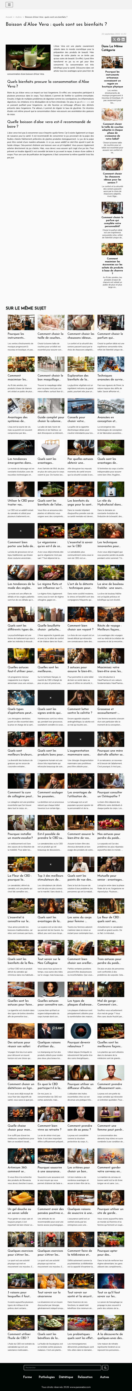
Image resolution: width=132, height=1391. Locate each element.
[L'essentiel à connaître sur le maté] (21, 905)
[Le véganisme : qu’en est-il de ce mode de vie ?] (51, 530)
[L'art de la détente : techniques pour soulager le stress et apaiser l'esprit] (81, 572)
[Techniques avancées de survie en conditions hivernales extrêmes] (110, 364)
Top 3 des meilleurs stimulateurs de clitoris (50, 879)
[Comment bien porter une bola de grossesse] (21, 530)
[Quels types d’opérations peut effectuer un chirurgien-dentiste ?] (21, 697)
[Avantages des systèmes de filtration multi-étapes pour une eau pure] (21, 405)
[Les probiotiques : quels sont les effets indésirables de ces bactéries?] (81, 1322)
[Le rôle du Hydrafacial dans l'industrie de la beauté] (110, 489)
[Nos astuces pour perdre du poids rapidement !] (110, 822)
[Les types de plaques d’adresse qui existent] (81, 989)
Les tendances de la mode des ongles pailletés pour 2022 (21, 588)
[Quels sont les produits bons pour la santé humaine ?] (51, 739)
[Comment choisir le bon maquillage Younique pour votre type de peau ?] (51, 364)
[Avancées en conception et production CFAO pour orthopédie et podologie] (110, 405)
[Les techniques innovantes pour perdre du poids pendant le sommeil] (110, 530)
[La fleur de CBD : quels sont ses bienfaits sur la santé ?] (110, 905)
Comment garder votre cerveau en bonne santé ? (109, 1171)
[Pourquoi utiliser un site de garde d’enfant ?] (110, 1197)
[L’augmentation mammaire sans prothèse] (81, 739)
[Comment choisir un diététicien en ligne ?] (21, 1072)
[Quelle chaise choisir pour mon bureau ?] (21, 1114)
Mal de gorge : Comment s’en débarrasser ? (107, 1005)
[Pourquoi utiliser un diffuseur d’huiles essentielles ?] (81, 1072)
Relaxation (85, 1377)
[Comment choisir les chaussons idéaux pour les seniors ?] (112, 164)
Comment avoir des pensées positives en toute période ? (51, 1213)
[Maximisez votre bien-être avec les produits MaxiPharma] (110, 655)
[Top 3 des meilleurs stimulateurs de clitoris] (51, 864)
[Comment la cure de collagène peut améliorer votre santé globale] (21, 780)
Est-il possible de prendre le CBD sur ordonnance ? (50, 838)
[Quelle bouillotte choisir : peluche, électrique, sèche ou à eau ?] (51, 614)
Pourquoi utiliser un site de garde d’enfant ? (110, 1213)
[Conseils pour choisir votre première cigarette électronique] (81, 405)
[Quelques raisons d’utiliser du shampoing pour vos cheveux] (51, 1030)
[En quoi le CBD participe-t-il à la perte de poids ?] (51, 1072)
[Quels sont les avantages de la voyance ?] (51, 905)
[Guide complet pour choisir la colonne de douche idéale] (51, 405)
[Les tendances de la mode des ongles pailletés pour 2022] (21, 572)
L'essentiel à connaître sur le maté (18, 921)
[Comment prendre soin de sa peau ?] (81, 1114)
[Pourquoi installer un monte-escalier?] (21, 822)
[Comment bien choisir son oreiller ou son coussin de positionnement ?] (81, 947)
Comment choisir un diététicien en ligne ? (21, 1088)
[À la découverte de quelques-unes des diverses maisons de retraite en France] (110, 1322)
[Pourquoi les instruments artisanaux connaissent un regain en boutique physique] (112, 62)
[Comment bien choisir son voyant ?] (81, 614)
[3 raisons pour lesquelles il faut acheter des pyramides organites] (21, 1280)
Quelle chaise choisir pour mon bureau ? (19, 1129)
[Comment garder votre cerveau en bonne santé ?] (110, 1155)
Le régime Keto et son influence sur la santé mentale (50, 588)
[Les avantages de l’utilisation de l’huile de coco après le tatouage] (81, 780)
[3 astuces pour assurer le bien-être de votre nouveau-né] (81, 655)
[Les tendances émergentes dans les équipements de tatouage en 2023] (21, 447)
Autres (18, 17)
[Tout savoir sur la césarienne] (51, 1280)
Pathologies (47, 1377)
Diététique (66, 1377)
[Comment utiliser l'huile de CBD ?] (21, 1322)
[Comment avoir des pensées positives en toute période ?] (51, 1197)
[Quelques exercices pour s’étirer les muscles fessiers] (21, 1239)
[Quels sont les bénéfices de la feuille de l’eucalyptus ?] (51, 1322)
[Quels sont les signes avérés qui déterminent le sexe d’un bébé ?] (51, 697)
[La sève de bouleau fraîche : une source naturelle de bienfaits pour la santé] (110, 572)
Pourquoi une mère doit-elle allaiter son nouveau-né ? (110, 754)
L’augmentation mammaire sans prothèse (78, 754)
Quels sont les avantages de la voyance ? (49, 921)
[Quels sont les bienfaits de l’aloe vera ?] (51, 489)
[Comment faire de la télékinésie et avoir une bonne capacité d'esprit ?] (81, 1239)
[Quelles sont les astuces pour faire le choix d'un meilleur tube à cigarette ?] (21, 989)
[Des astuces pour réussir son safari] (21, 1030)
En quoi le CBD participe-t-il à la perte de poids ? (49, 1088)
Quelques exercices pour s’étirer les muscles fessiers (20, 1255)
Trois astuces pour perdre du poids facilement (109, 963)
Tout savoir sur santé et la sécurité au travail (80, 1296)
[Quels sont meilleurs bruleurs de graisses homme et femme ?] (21, 739)
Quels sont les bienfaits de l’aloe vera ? (49, 504)
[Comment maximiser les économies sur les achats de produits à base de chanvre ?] (112, 249)
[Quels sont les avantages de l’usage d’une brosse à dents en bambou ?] (110, 447)
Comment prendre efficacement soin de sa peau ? (109, 1088)
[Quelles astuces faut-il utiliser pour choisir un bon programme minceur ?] (21, 655)
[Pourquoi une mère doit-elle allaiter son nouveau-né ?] (110, 739)
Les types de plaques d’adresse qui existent (80, 1005)
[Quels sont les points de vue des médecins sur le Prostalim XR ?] (81, 864)
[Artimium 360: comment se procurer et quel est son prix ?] (21, 1155)
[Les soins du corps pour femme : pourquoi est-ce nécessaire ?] (81, 905)
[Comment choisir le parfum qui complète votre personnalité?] (112, 208)
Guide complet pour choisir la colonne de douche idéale (51, 421)
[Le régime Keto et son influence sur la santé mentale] (51, 572)
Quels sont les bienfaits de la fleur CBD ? (21, 963)
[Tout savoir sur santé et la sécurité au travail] (81, 1280)
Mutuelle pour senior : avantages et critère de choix (109, 879)
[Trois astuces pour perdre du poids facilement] (110, 947)
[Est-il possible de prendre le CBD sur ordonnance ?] (51, 822)
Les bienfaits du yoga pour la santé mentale (80, 504)
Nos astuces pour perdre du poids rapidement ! (108, 838)
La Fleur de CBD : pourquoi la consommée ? (19, 879)
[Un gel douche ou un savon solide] (21, 1197)
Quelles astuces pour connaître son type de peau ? (50, 1005)
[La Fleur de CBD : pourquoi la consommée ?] (21, 864)
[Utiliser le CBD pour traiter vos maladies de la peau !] (21, 489)
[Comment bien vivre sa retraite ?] (51, 1114)
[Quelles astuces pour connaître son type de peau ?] (51, 989)
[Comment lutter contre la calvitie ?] (81, 697)
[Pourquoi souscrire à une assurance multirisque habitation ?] (51, 1155)
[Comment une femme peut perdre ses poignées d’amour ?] (110, 1114)
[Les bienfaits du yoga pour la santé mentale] (81, 489)
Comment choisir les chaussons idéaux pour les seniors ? (81, 338)
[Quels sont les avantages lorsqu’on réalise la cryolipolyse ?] (51, 447)
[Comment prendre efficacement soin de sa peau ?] (110, 1072)
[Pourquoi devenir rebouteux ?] (81, 1030)
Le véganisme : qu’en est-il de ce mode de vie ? (49, 546)
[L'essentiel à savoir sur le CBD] (81, 530)
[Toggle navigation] (9, 4)
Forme (27, 1377)
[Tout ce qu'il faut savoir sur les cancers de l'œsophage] (110, 1280)
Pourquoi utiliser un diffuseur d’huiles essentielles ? (81, 1088)
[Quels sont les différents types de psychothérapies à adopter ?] (21, 614)
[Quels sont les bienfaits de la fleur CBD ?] (21, 947)
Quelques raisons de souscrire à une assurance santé (80, 1213)
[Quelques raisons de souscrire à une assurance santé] (81, 1197)
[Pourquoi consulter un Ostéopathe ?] (110, 780)
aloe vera (86, 102)
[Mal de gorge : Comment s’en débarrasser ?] (110, 989)
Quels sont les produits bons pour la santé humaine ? (50, 754)
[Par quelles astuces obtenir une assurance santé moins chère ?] (81, 447)
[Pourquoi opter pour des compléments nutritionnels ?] (110, 1239)
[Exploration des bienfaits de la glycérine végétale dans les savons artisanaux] (81, 364)
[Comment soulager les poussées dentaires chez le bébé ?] (51, 780)
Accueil (9, 17)
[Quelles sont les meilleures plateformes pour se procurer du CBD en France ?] (51, 655)
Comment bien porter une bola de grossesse (20, 546)
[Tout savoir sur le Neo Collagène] (51, 947)
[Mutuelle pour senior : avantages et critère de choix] (110, 864)
